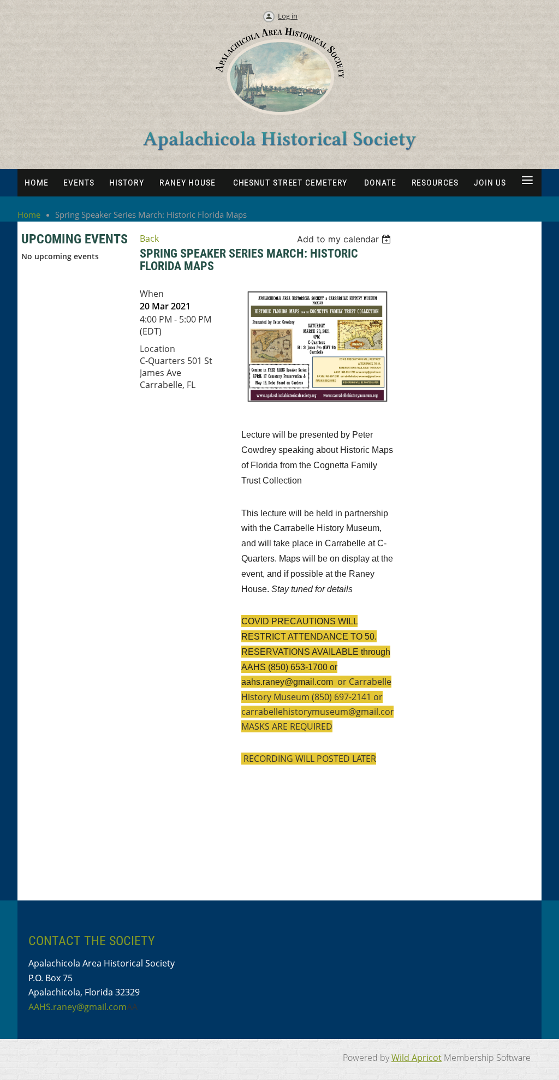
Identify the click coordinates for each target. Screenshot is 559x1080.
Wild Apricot (416, 1058)
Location (157, 349)
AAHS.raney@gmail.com (77, 1007)
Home (28, 214)
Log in (288, 16)
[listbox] (345, 239)
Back (149, 238)
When (152, 294)
